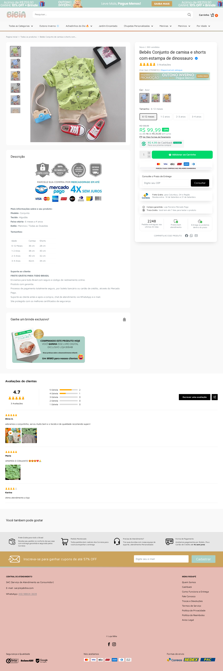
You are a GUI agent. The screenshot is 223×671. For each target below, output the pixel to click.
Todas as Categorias (19, 26)
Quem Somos (189, 582)
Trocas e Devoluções (192, 601)
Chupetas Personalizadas (137, 26)
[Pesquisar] (189, 14)
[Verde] (155, 98)
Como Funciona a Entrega (195, 591)
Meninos (182, 26)
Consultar (200, 182)
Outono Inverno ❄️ (49, 26)
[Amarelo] (167, 98)
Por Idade (202, 26)
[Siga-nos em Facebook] (109, 644)
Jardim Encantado (108, 26)
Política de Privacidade (193, 610)
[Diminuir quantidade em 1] (149, 156)
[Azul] (144, 98)
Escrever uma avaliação (195, 397)
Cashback (187, 587)
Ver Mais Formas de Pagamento (157, 137)
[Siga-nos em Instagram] (114, 644)
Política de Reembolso (193, 615)
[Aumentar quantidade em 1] (149, 152)
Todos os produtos (28, 37)
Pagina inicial (11, 37)
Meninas (164, 26)
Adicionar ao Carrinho (184, 154)
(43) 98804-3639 (28, 594)
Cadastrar (203, 559)
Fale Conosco (189, 596)
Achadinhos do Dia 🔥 (77, 26)
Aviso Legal (188, 620)
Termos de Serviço (191, 605)
